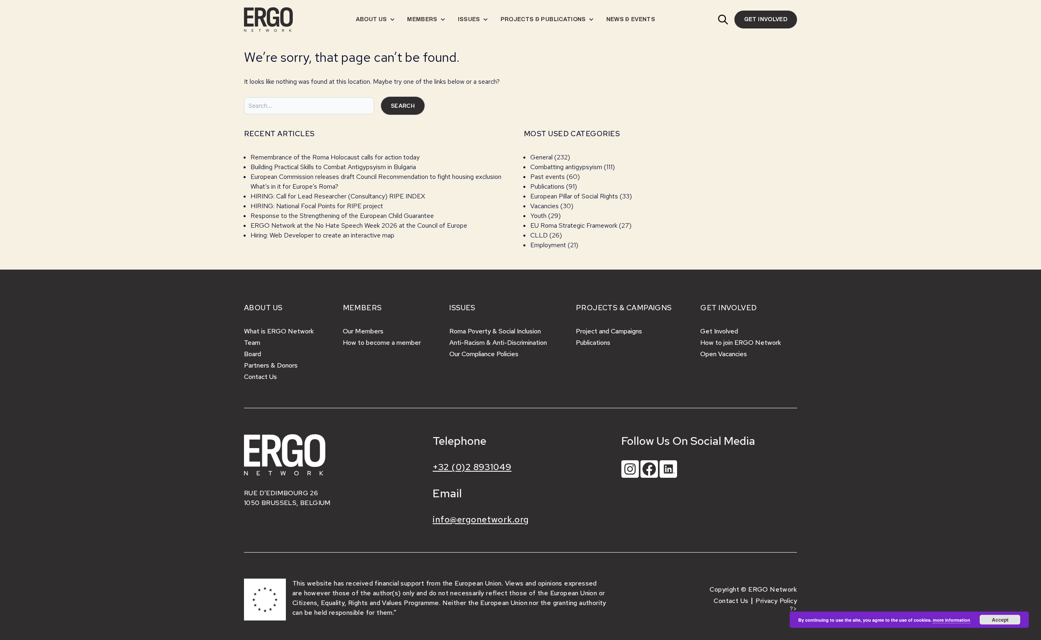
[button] (723, 19)
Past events (547, 176)
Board (252, 354)
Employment (548, 245)
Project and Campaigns (609, 331)
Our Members (363, 331)
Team (252, 342)
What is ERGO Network (279, 331)
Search (403, 105)
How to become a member (382, 342)
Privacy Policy (776, 600)
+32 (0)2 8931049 (472, 467)
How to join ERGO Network (740, 342)
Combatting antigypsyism (566, 167)
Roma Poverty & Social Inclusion (495, 331)
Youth (538, 215)
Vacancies (544, 206)
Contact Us (260, 376)
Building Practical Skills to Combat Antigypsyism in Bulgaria (333, 167)
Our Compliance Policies (483, 354)
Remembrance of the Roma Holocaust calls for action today (335, 157)
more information (951, 620)
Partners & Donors (271, 365)
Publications (547, 186)
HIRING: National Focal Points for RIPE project (316, 206)
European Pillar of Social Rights (574, 196)
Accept (1000, 619)
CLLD (539, 235)
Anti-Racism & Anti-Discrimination (498, 342)
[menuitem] (375, 19)
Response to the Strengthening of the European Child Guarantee (342, 215)
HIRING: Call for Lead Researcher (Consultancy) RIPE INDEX (337, 196)
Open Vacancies (723, 354)
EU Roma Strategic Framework (573, 225)
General (541, 157)
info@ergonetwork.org (481, 519)
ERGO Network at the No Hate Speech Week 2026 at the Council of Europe (358, 225)
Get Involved (719, 331)
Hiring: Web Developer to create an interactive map (322, 235)
